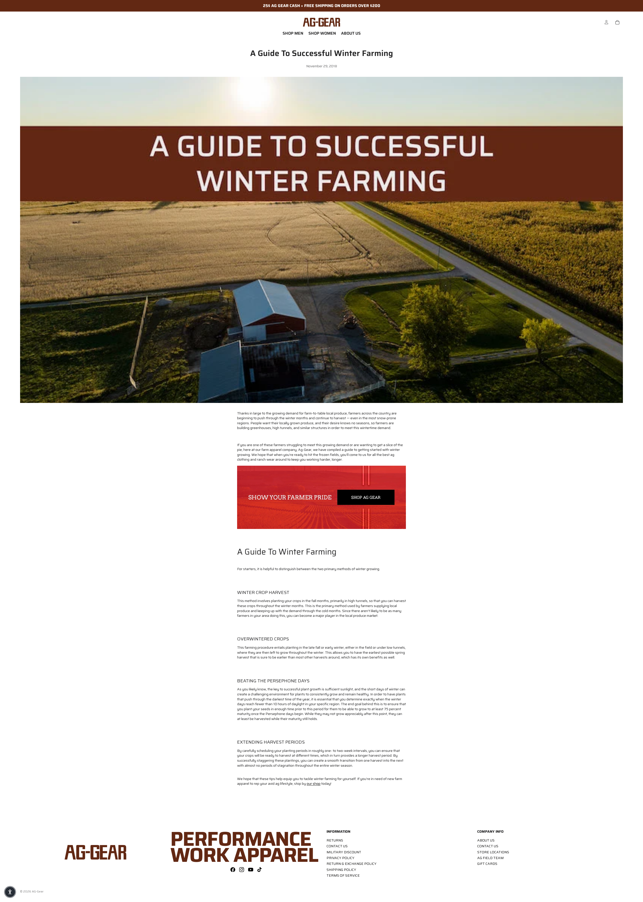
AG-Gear (37, 891)
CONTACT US (337, 846)
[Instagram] (242, 869)
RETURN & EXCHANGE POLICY (352, 863)
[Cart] (617, 22)
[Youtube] (251, 869)
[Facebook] (233, 869)
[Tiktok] (259, 869)
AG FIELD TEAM (490, 858)
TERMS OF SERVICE (343, 875)
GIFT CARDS (487, 863)
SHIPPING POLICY (341, 869)
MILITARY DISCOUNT (344, 852)
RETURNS (335, 840)
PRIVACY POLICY (340, 858)
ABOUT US (486, 840)
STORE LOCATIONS (493, 852)
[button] (10, 892)
